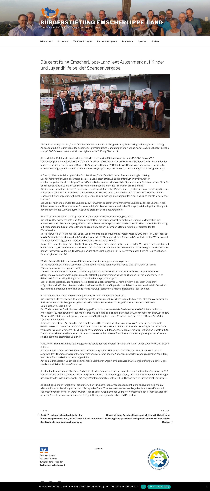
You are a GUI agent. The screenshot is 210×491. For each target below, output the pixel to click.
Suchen (155, 41)
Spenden (142, 41)
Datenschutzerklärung (159, 486)
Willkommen (46, 41)
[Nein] (206, 486)
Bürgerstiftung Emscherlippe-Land (101, 22)
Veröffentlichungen (82, 41)
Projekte (62, 41)
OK (143, 486)
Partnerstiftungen (106, 41)
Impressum (127, 41)
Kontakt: (98, 448)
